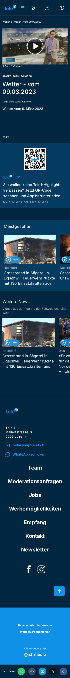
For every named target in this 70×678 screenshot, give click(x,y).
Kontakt (35, 536)
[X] (53, 671)
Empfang (35, 522)
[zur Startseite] (10, 7)
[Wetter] (47, 8)
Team (35, 468)
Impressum (44, 625)
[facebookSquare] (29, 569)
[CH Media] (35, 654)
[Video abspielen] (35, 46)
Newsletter (35, 549)
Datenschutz (26, 625)
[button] (32, 671)
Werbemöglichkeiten (35, 508)
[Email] (42, 671)
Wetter (6, 21)
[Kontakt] (62, 8)
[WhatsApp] (21, 671)
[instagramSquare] (41, 569)
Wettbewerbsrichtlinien (35, 631)
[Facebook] (63, 671)
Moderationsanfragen (35, 481)
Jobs (35, 495)
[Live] (33, 8)
